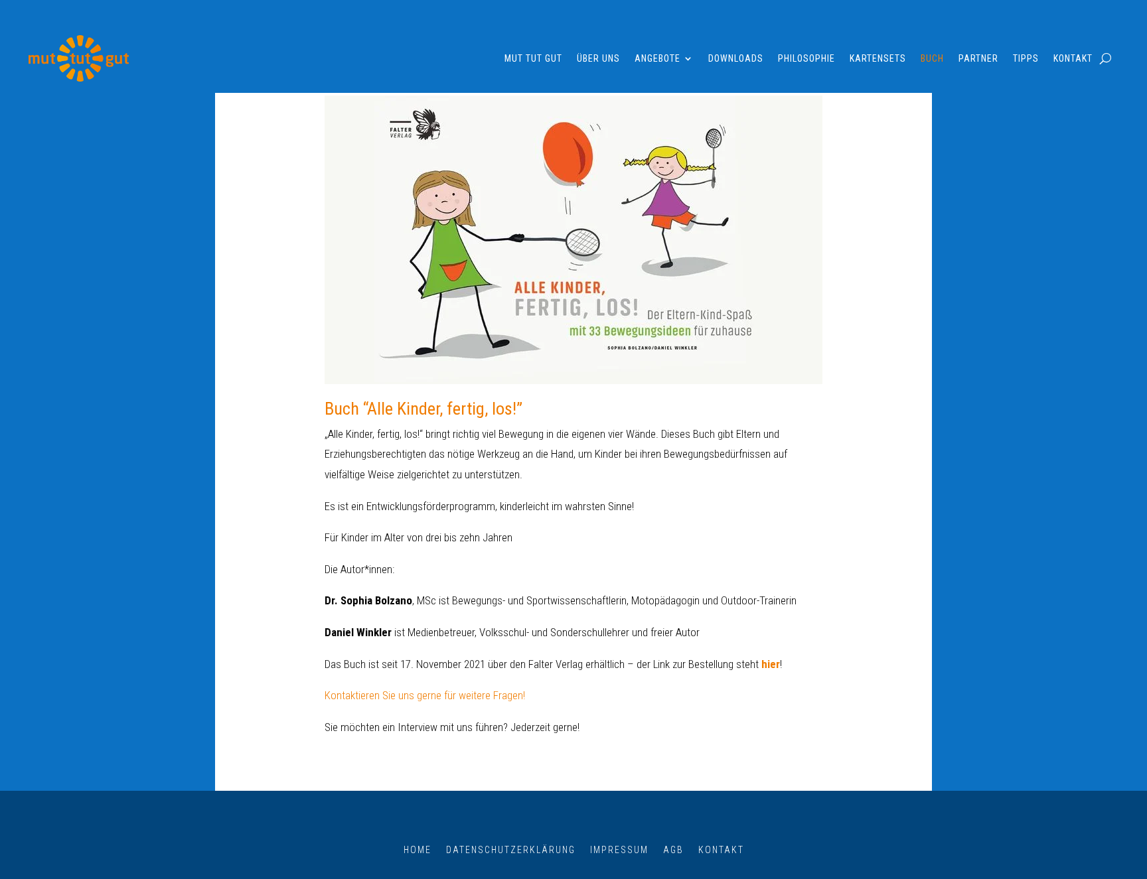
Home (417, 849)
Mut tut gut (533, 58)
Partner (978, 58)
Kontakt (1073, 58)
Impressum (619, 849)
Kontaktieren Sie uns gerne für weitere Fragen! (425, 695)
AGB (673, 849)
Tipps (1026, 58)
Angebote (657, 58)
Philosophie (806, 58)
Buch (932, 58)
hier (770, 664)
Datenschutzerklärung (510, 849)
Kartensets (878, 58)
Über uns (598, 58)
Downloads (735, 58)
